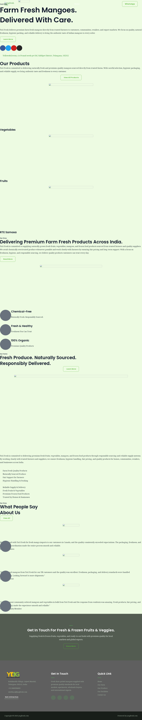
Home (77, 4)
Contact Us (113, 4)
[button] (130, 4)
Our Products (100, 4)
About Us (87, 4)
